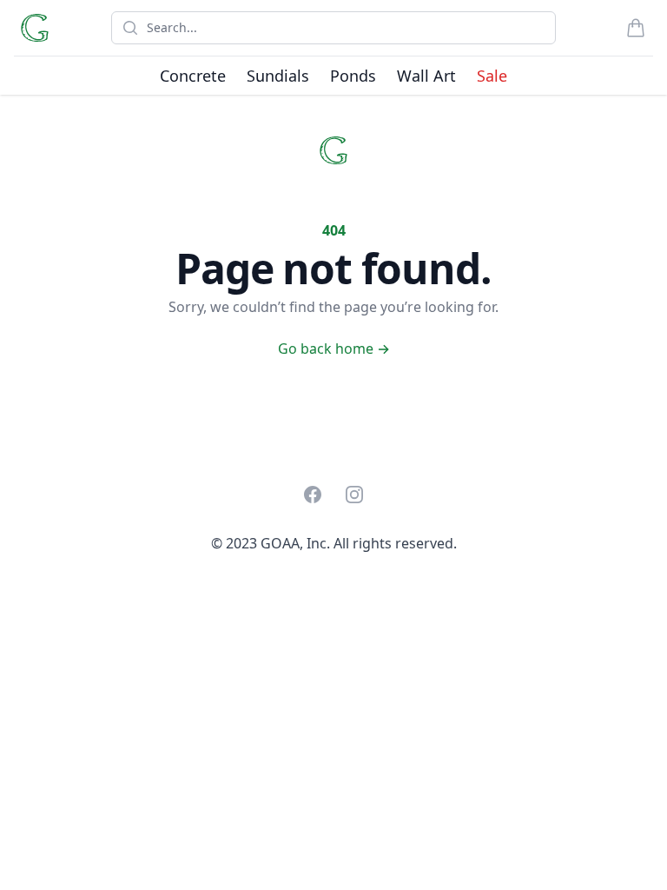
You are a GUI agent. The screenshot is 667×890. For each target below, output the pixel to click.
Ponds (353, 75)
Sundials (278, 75)
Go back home (334, 348)
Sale (492, 75)
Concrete (193, 75)
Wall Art (426, 75)
